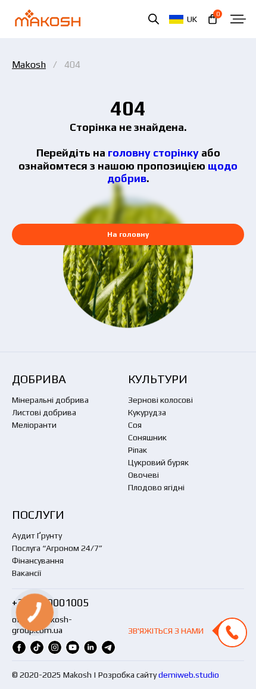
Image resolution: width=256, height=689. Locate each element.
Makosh (29, 64)
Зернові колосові (160, 400)
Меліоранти (34, 425)
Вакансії (26, 573)
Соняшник (147, 437)
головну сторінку (153, 152)
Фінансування (38, 560)
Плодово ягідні (156, 487)
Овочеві (143, 475)
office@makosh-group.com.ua (42, 625)
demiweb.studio (188, 674)
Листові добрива (44, 412)
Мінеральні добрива (50, 400)
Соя (135, 425)
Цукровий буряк (158, 462)
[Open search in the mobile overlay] (154, 19)
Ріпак (137, 450)
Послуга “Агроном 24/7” (57, 548)
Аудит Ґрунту (37, 535)
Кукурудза (147, 412)
